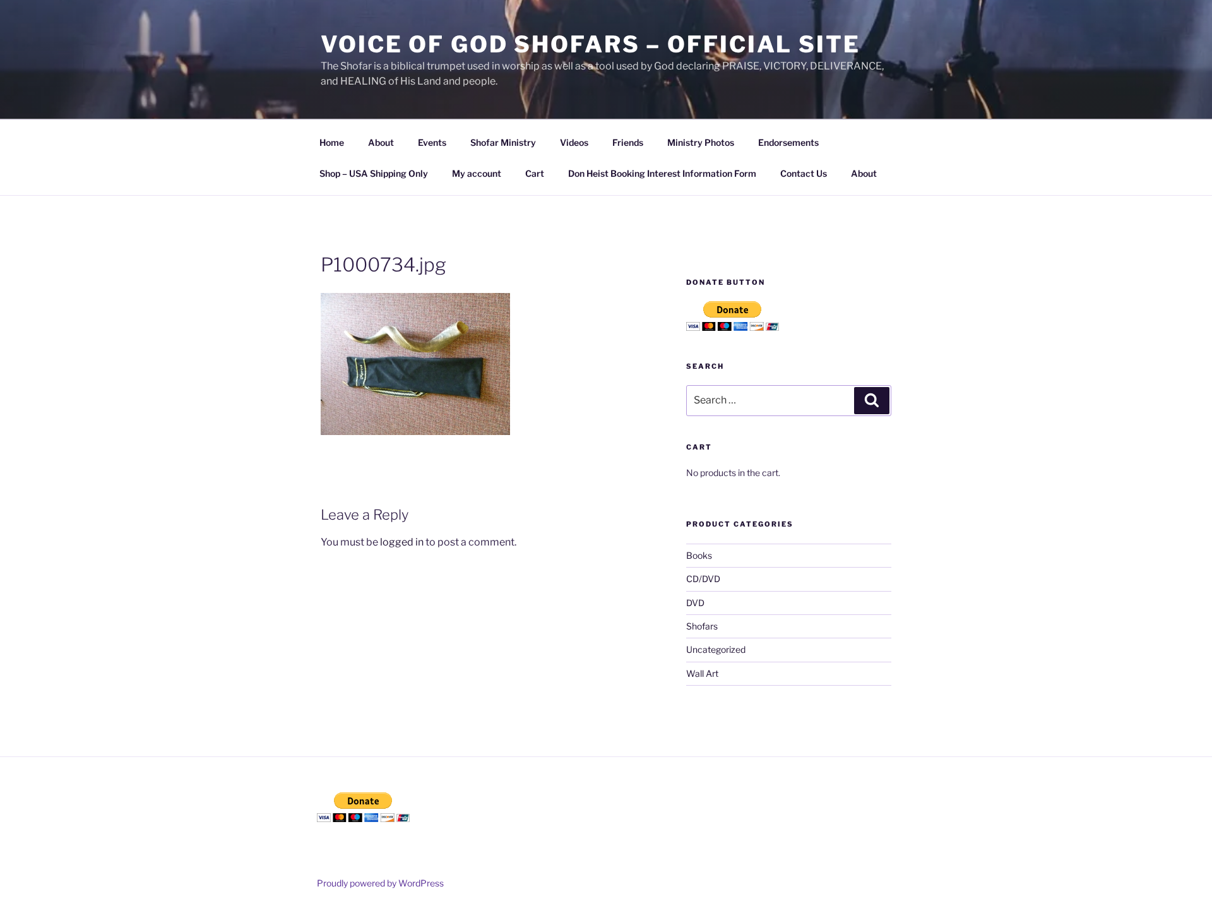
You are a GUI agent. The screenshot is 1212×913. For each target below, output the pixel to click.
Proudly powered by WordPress (380, 883)
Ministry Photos (700, 142)
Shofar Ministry (503, 142)
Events (432, 142)
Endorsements (788, 142)
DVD (695, 602)
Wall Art (702, 673)
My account (476, 173)
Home (331, 142)
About (381, 142)
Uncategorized (716, 649)
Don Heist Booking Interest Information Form (662, 173)
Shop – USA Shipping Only (373, 173)
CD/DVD (703, 578)
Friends (627, 142)
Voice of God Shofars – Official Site (590, 44)
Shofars (702, 626)
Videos (574, 142)
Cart (534, 173)
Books (699, 555)
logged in (402, 542)
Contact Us (803, 173)
